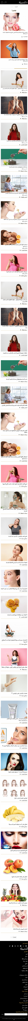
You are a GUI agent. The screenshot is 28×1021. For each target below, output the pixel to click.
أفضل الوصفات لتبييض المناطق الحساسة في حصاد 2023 (15, 219)
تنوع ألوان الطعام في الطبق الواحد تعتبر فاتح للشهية (16, 272)
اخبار (26, 977)
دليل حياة (25, 961)
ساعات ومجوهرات (23, 975)
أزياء (26, 954)
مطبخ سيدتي (24, 1008)
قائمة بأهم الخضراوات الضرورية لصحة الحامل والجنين (16, 193)
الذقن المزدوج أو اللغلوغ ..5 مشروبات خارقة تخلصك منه (15, 115)
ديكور (26, 984)
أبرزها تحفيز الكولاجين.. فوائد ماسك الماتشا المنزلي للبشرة (15, 510)
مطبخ (26, 964)
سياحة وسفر (24, 980)
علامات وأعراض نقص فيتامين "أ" (19, 693)
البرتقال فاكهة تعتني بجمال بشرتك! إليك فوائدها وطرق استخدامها (14, 458)
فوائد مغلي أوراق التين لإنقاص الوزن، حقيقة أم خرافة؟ (14, 667)
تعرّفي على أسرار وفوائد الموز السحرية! (18, 824)
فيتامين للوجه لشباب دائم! (21, 798)
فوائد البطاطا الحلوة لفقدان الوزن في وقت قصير (18, 60)
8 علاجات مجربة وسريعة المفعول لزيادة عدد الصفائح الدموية (14, 641)
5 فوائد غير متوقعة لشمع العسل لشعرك (17, 615)
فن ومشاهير (24, 966)
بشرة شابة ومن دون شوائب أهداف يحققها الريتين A (14, 746)
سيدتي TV (25, 1010)
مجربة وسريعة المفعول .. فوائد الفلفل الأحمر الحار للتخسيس (15, 88)
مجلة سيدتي (24, 1005)
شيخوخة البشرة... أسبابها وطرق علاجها (18, 772)
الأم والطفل (25, 968)
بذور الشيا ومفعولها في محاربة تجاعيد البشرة (18, 167)
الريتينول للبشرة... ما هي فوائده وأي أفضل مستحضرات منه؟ (17, 720)
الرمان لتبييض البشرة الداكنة (20, 929)
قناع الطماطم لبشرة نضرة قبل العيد (18, 850)
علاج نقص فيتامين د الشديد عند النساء (17, 536)
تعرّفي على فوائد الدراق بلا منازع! (19, 877)
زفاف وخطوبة (24, 971)
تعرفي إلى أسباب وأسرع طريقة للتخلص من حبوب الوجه (14, 589)
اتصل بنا (25, 996)
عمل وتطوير (24, 982)
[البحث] (5, 2)
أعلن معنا (25, 1001)
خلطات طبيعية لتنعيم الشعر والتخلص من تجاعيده (17, 141)
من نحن (25, 994)
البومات (25, 989)
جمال (26, 956)
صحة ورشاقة (24, 959)
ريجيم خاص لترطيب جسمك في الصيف (18, 903)
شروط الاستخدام (23, 998)
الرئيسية (16, 6)
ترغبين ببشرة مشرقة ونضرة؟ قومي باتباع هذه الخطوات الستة (15, 32)
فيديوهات (25, 987)
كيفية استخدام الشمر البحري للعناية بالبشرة (16, 562)
